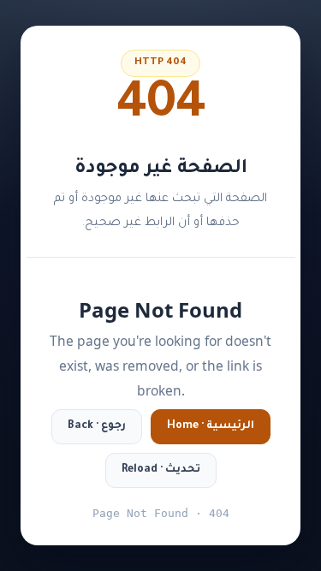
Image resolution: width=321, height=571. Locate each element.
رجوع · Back (97, 426)
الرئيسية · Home (210, 426)
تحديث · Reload (161, 470)
